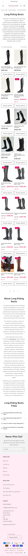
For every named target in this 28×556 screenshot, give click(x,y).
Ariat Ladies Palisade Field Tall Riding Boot (7, 95)
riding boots (12, 339)
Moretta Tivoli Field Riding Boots (7, 274)
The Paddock (6, 488)
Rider (6, 10)
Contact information (19, 552)
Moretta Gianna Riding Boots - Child (19, 184)
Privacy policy (20, 550)
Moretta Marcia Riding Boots (6, 244)
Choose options (7, 74)
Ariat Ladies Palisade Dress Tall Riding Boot (20, 67)
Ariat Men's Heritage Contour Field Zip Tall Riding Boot (19, 96)
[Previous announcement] (2, 1)
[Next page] (18, 291)
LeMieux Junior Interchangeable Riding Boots (19, 155)
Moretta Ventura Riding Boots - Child (19, 274)
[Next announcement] (25, 1)
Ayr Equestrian (13, 548)
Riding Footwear (12, 10)
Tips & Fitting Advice (8, 484)
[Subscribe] (23, 449)
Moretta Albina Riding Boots (6, 184)
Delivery (5, 468)
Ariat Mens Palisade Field (7, 126)
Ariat (22, 26)
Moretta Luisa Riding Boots (7, 213)
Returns (5, 471)
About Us (5, 461)
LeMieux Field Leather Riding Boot (19, 127)
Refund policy (13, 550)
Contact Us (6, 464)
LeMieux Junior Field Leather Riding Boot (6, 154)
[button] (3, 6)
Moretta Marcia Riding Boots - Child (19, 244)
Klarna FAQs (6, 475)
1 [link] (9, 291)
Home (2, 10)
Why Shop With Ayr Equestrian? (11, 491)
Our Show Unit (7, 495)
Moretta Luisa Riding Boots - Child (20, 214)
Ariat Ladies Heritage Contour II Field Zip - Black (7, 67)
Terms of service (9, 552)
